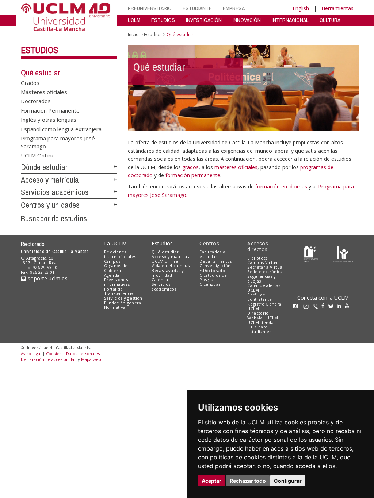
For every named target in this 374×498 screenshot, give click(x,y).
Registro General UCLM (264, 306)
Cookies (53, 353)
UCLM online (165, 261)
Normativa (115, 307)
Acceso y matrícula (50, 179)
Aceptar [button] (211, 481)
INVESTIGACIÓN (204, 20)
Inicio (133, 34)
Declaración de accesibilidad (49, 359)
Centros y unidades (50, 204)
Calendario (163, 279)
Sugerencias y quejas (261, 278)
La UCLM (115, 243)
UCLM (134, 20)
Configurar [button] (288, 481)
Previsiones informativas (117, 282)
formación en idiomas (282, 186)
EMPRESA (234, 8)
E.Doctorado (212, 270)
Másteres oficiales (44, 92)
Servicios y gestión (123, 298)
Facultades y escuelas (212, 254)
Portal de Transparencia (119, 291)
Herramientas (337, 8)
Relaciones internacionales (120, 254)
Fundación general (123, 303)
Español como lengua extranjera (61, 128)
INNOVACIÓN (247, 20)
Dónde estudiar (44, 167)
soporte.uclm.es (47, 278)
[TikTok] (308, 305)
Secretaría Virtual (265, 267)
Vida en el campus (171, 265)
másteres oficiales (235, 167)
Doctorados (36, 101)
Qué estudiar (40, 72)
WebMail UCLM (262, 317)
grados (190, 167)
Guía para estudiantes (259, 329)
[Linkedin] (339, 305)
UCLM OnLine (38, 155)
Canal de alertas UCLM (263, 288)
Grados (30, 82)
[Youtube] (349, 305)
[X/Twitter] (317, 305)
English (301, 8)
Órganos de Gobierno (116, 268)
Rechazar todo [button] (248, 481)
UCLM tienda (260, 322)
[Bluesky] (332, 305)
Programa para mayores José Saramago (58, 142)
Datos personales (83, 353)
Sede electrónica (264, 271)
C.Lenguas (209, 284)
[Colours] (343, 253)
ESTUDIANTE (197, 8)
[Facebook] (324, 305)
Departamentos (215, 261)
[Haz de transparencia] (311, 253)
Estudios (39, 50)
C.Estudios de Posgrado (213, 277)
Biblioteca (257, 258)
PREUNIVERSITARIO (150, 8)
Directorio (257, 313)
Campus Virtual (263, 262)
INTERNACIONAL (290, 20)
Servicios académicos (55, 192)
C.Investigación (214, 265)
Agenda (111, 275)
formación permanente (192, 175)
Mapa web (91, 359)
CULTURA (330, 20)
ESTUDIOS (163, 20)
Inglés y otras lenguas (48, 119)
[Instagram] (297, 305)
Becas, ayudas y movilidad (168, 273)
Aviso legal (31, 353)
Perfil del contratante (259, 297)
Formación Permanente (50, 110)
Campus (112, 261)
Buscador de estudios (54, 218)
